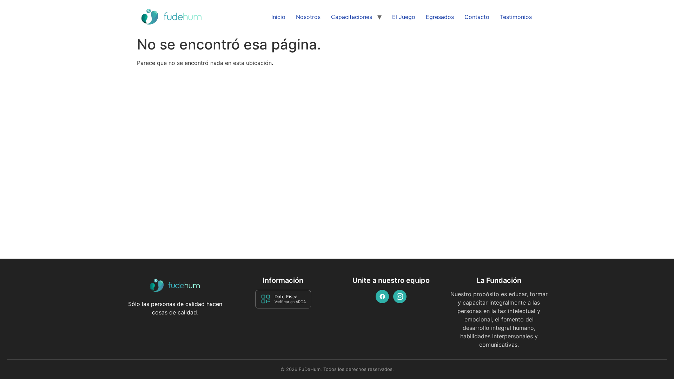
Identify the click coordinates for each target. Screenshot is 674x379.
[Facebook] (382, 296)
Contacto (476, 16)
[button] (654, 359)
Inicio (278, 16)
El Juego (403, 16)
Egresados (440, 16)
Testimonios (516, 16)
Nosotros (308, 16)
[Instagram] (400, 296)
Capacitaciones (351, 16)
